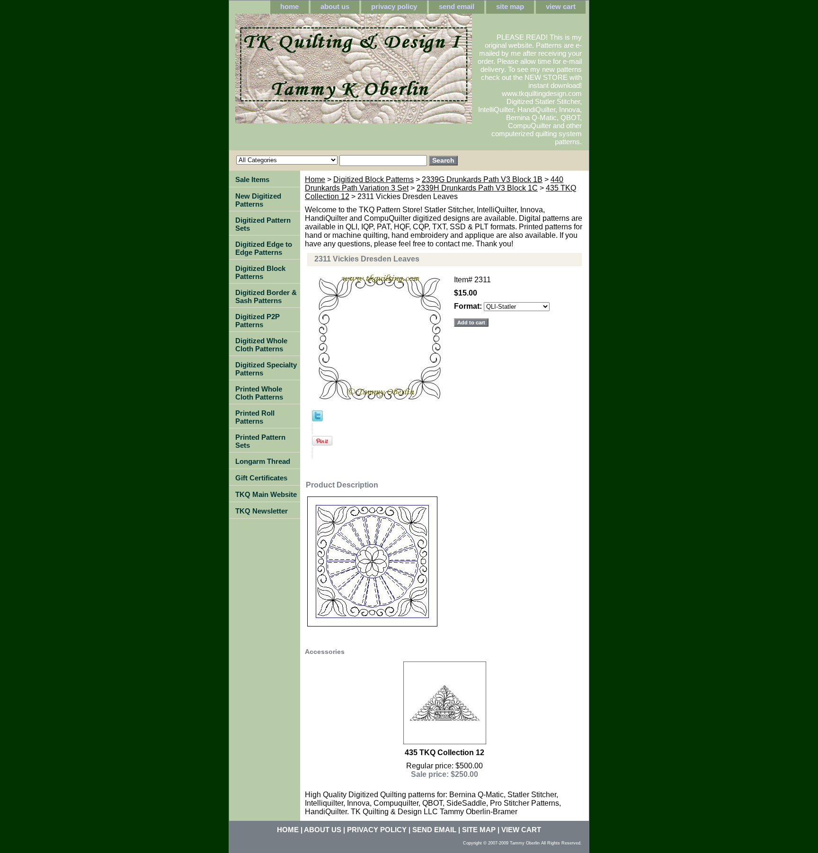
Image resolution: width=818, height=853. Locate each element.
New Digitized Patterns (258, 200)
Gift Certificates (261, 478)
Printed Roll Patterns (255, 417)
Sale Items (252, 179)
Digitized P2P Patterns (257, 321)
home (289, 6)
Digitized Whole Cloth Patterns (261, 345)
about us (334, 6)
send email (456, 6)
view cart (561, 6)
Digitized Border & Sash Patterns (266, 296)
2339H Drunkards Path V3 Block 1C (477, 188)
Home (315, 179)
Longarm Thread (262, 461)
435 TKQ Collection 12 (444, 753)
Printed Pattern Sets (260, 441)
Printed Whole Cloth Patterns (259, 393)
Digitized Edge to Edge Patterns (263, 248)
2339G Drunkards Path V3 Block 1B (482, 179)
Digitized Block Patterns (373, 179)
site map (510, 6)
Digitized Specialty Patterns (266, 369)
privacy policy (394, 6)
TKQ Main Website (266, 494)
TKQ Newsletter (261, 511)
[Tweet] (317, 419)
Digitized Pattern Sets (263, 224)
